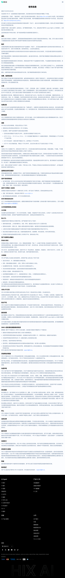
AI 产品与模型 (5, 519)
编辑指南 (36, 524)
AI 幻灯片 (3, 494)
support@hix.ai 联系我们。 (11, 203)
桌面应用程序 (37, 485)
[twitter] (5, 550)
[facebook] (2, 550)
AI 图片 (3, 485)
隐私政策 (36, 530)
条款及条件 (36, 533)
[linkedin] (8, 550)
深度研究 (3, 491)
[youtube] (11, 550)
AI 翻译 (3, 511)
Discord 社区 (37, 539)
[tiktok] (18, 550)
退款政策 (36, 536)
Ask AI (3, 508)
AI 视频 (3, 488)
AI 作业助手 (4, 505)
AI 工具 (35, 491)
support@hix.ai (28, 193)
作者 (35, 522)
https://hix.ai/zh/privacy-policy (12, 20)
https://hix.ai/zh (44, 16)
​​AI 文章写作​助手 (5, 503)
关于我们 (36, 519)
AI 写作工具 (4, 500)
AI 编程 (3, 497)
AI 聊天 (3, 483)
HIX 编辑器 (36, 488)
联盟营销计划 (37, 527)
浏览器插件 (36, 483)
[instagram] (14, 550)
